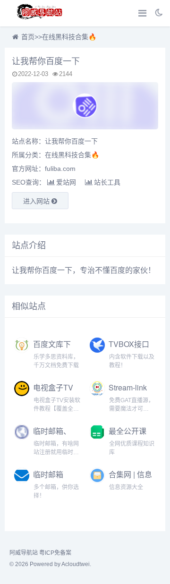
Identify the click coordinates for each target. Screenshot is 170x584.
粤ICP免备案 (55, 553)
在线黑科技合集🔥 (69, 37)
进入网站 (37, 201)
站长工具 (107, 182)
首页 (27, 37)
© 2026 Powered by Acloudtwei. (50, 564)
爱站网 (66, 182)
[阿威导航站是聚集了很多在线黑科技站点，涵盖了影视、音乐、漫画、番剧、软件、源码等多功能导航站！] (40, 13)
